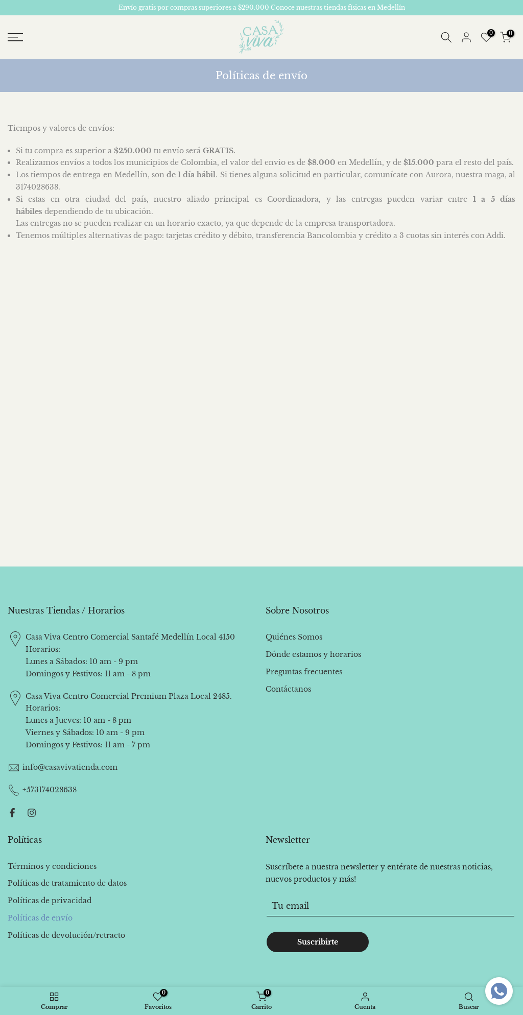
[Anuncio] (261, 8)
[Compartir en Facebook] (12, 813)
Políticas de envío (40, 918)
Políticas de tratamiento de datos (67, 883)
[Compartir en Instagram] (31, 813)
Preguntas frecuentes (304, 671)
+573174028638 (49, 789)
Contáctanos (288, 689)
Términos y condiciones (52, 866)
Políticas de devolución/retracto (66, 935)
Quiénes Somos (294, 637)
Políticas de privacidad (49, 900)
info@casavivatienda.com (69, 767)
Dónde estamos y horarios (313, 654)
